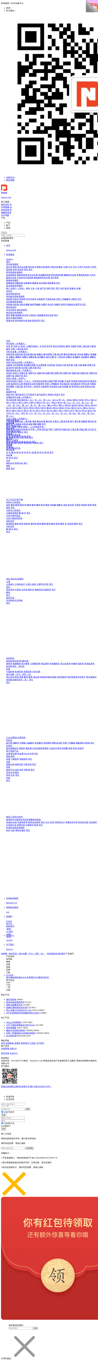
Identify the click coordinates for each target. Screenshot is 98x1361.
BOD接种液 (11, 1036)
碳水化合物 (22, 267)
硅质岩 (18, 590)
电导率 (20, 270)
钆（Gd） (77, 403)
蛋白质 (9, 267)
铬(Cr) (21, 403)
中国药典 (10, 672)
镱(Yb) (78, 411)
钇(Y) (72, 411)
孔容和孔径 (11, 825)
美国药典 (27, 672)
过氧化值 (54, 267)
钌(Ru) (68, 408)
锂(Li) (55, 405)
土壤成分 (10, 584)
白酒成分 (33, 315)
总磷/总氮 (32, 368)
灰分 (75, 267)
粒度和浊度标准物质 (15, 828)
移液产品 (10, 770)
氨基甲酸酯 (35, 304)
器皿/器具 (10, 756)
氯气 (72, 421)
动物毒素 (27, 283)
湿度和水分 (60, 822)
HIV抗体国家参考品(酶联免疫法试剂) (23, 1013)
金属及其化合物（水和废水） (19, 397)
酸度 (47, 267)
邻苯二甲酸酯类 (63, 299)
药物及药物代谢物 (48, 677)
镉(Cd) (94, 400)
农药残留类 (62, 677)
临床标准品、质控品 (15, 666)
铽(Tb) (20, 411)
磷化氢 (91, 421)
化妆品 (9, 746)
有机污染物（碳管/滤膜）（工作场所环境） (25, 427)
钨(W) (67, 411)
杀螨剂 (57, 304)
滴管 (21, 770)
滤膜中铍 (75, 373)
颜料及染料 (57, 743)
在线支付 (10, 177)
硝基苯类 (40, 384)
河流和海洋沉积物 (14, 600)
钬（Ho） (17, 405)
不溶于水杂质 (84, 267)
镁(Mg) (68, 405)
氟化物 (67, 354)
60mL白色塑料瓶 (13, 1022)
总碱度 (73, 346)
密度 (26, 270)
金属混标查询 (7, 238)
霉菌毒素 (10, 283)
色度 (8, 346)
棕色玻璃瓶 (11, 1028)
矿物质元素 (40, 267)
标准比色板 (83, 822)
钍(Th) (32, 411)
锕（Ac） (10, 416)
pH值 (65, 267)
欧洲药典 (19, 672)
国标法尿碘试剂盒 (14, 1005)
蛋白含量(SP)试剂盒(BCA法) (19, 1010)
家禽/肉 (72, 288)
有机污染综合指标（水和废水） (20, 362)
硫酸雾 (84, 421)
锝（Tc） (30, 413)
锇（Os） (42, 405)
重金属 (9, 439)
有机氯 (16, 304)
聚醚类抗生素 (70, 275)
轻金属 (9, 434)
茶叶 (53, 288)
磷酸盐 (18, 357)
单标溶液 (10, 354)
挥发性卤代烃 (84, 381)
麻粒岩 (31, 590)
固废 (8, 394)
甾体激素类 (11, 275)
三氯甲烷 (57, 429)
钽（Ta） (38, 413)
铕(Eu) (54, 403)
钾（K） (62, 400)
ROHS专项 (29, 754)
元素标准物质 (12, 513)
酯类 (47, 505)
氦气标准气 (42, 394)
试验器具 (23, 759)
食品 (8, 261)
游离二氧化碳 (83, 346)
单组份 (9, 373)
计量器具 (15, 759)
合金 (8, 460)
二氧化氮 (27, 421)
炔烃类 (70, 524)
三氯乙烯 (74, 429)
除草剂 (64, 304)
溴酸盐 (12, 357)
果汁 (8, 288)
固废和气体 (11, 392)
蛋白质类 (10, 677)
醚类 (38, 505)
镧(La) (50, 405)
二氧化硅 (61, 357)
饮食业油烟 (27, 424)
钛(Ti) (38, 411)
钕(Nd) (9, 408)
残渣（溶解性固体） (30, 346)
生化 (13, 775)
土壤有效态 (20, 584)
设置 (35, 1328)
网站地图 (10, 180)
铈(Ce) (9, 403)
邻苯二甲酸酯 (69, 743)
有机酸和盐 (55, 664)
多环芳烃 (27, 386)
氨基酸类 (17, 664)
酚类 (34, 505)
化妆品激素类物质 (40, 748)
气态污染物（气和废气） (17, 419)
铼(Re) (55, 408)
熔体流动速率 (34, 822)
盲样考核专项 (21, 321)
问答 (8, 934)
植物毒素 (51, 283)
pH (19, 346)
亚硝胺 (9, 299)
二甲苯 (38, 429)
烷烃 (8, 505)
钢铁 (8, 466)
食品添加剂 (11, 307)
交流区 (9, 931)
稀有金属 (10, 428)
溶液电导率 (22, 822)
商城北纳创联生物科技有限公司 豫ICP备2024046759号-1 (26, 1086)
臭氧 (34, 421)
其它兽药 (55, 278)
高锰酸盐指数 (29, 365)
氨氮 (85, 365)
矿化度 (43, 346)
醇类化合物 (79, 386)
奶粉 (28, 288)
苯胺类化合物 (29, 384)
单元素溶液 (11, 400)
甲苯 (33, 429)
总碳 (64, 365)
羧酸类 (16, 743)
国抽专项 (10, 321)
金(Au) (55, 400)
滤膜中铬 (58, 373)
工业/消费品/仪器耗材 (16, 738)
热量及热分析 (71, 822)
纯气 (13, 394)
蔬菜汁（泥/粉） (18, 288)
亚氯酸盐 (76, 357)
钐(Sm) (92, 408)
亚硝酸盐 (41, 357)
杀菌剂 (44, 304)
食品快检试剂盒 (13, 294)
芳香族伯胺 (50, 299)
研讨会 (9, 923)
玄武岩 (24, 590)
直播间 (17, 1043)
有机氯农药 (65, 384)
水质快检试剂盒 (13, 448)
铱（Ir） (34, 405)
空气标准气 (31, 394)
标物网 (4, 954)
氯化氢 (78, 421)
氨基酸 (18, 315)
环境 (8, 341)
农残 (70, 748)
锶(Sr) (14, 411)
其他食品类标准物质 (15, 296)
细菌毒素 (19, 283)
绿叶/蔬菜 (64, 288)
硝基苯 (84, 505)
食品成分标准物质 (14, 312)
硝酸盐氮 (33, 357)
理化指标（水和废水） (16, 344)
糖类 (8, 315)
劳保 (8, 775)
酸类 (17, 524)
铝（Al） (39, 400)
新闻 (8, 929)
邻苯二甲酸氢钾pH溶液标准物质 (20, 1033)
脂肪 (15, 267)
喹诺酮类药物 (44, 275)
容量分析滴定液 (13, 435)
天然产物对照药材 (14, 518)
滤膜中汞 (23, 373)
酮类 (29, 505)
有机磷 (9, 304)
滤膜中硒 (49, 373)
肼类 (94, 505)
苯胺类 (22, 299)
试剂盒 (9, 291)
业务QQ (13, 1048)
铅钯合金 (19, 463)
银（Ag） (30, 400)
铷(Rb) (49, 408)
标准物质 (10, 1043)
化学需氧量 (18, 365)
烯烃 (13, 505)
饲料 (48, 288)
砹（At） (56, 413)
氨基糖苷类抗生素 (42, 278)
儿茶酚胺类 (35, 664)
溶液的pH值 (11, 822)
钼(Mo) (81, 405)
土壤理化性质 (42, 584)
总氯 (55, 354)
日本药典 (36, 672)
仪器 (8, 762)
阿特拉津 (85, 384)
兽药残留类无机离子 (76, 677)
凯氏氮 (70, 365)
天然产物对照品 (13, 516)
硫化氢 (66, 421)
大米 (33, 288)
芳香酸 (22, 743)
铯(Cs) (27, 403)
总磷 (76, 365)
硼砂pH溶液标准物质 (15, 1030)
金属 (8, 754)
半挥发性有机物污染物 (42, 381)
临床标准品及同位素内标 (17, 661)
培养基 (36, 443)
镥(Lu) (61, 405)
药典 (8, 669)
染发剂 (81, 748)
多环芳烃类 (31, 299)
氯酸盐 (87, 354)
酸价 (61, 267)
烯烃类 (34, 524)
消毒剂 (74, 299)
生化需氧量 (41, 365)
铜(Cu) (33, 403)
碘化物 (73, 354)
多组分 (16, 373)
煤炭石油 (10, 598)
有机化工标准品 (13, 502)
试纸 (17, 770)
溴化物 (80, 354)
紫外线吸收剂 (12, 748)
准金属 (9, 455)
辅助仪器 (19, 764)
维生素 (31, 267)
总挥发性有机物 (20, 429)
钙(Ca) (87, 400)
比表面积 (93, 822)
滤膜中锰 (10, 376)
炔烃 (65, 505)
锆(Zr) (90, 411)
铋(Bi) (81, 400)
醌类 (17, 505)
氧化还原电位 (59, 346)
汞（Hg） (16, 413)
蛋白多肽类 (65, 664)
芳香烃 (78, 505)
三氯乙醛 (19, 386)
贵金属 (9, 444)
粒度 (15, 270)
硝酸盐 (25, 357)
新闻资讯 (10, 926)
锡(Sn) (9, 411)
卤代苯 (9, 743)
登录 (8, 8)
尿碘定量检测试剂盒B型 (17, 1007)
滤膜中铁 (84, 373)
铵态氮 (24, 368)
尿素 (8, 360)
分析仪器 (27, 764)
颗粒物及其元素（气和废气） (19, 370)
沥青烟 (18, 424)
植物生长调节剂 (74, 304)
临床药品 (10, 658)
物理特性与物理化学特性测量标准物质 (23, 820)
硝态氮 (18, 368)
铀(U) (56, 411)
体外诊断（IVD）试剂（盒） (19, 674)
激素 (21, 677)
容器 (8, 759)
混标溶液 (19, 354)
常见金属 (10, 423)
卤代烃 (71, 505)
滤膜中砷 (41, 373)
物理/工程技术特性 (14, 817)
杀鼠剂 (16, 299)
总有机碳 (51, 365)
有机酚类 (39, 743)
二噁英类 (36, 386)
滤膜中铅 (32, 373)
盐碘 (79, 288)
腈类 (90, 505)
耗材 (8, 767)
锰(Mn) (75, 405)
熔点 (43, 822)
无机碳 (59, 365)
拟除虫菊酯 (24, 304)
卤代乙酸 (50, 357)
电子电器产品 (12, 751)
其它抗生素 (33, 275)
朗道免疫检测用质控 (15, 1002)
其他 (75, 748)
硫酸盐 (40, 354)
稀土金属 (10, 450)
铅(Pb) (26, 408)
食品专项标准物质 (14, 318)
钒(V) (61, 411)
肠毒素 (35, 283)
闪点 (47, 822)
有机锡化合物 (56, 386)
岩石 (8, 587)
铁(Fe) (60, 403)
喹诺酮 (65, 748)
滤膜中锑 (67, 373)
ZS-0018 (9, 975)
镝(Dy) (39, 403)
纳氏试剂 (5, 204)
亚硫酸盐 (85, 357)
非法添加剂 (11, 310)
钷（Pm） (82, 413)
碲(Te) (26, 411)
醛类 (22, 505)
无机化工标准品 (13, 510)
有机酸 (65, 386)
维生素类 (45, 664)
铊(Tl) (43, 411)
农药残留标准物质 (14, 302)
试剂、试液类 (12, 440)
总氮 (80, 365)
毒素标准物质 (12, 280)
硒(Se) (86, 408)
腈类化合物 (90, 386)
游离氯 (49, 354)
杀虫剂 (50, 304)
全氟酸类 (30, 743)
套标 (30, 321)
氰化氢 (49, 421)
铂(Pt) (43, 408)
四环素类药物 (57, 275)
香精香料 (47, 743)
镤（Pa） (91, 413)
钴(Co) (15, 403)
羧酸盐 (60, 505)
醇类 (21, 524)
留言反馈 (5, 1053)
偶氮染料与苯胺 (83, 743)
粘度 (52, 822)
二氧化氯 (19, 349)
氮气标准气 (20, 394)
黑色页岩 (10, 590)
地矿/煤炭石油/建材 (14, 579)
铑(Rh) (62, 408)
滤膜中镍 (19, 376)
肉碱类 (74, 664)
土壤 (8, 582)
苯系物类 (10, 524)
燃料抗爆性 (20, 830)
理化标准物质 (12, 264)
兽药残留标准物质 (14, 272)
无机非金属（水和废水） (17, 352)
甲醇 (50, 429)
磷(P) (20, 408)
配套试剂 (36, 321)
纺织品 (9, 740)
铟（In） (26, 405)
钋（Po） (47, 413)
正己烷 (91, 429)
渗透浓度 (21, 825)
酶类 (26, 677)
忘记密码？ (6, 1126)
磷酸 (39, 424)
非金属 (20, 754)
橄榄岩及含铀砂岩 (43, 590)
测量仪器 (10, 764)
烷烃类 (27, 524)
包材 (8, 778)
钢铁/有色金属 (12, 420)
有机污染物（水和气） (16, 378)
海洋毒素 (43, 283)
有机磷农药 (75, 384)
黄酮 (13, 315)
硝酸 (35, 424)
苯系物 (74, 381)
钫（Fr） (65, 413)
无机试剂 (10, 526)
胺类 (8, 508)
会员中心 (14, 1053)
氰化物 (33, 354)
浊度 (15, 346)
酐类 (43, 505)
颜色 (8, 349)
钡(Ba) (69, 400)
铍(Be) (76, 400)
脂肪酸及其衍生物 (45, 315)
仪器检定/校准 (32, 825)
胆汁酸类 (25, 664)
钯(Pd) (32, 408)
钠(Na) (88, 405)
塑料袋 (27, 770)
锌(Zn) (84, 411)
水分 (70, 267)
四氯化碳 (66, 429)
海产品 (43, 288)
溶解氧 (9, 365)
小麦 (37, 288)
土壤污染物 (31, 584)
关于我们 (40, 1043)
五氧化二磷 (58, 421)
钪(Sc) (80, 408)
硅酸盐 (69, 357)
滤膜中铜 (93, 373)
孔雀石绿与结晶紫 (25, 278)
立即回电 (29, 1148)
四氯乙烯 (83, 429)
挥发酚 (61, 381)
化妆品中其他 (55, 748)
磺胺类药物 (22, 275)
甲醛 (55, 381)
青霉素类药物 (83, 275)
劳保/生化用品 (12, 772)
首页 (3, 1043)
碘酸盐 (93, 357)
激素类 (9, 664)
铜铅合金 (10, 463)
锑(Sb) (74, 408)
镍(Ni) (15, 408)
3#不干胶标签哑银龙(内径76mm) (20, 1025)
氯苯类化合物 (17, 384)
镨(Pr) (37, 408)
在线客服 (5, 241)
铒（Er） (47, 403)
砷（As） (47, 400)
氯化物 (60, 354)
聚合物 (14, 754)
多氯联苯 (41, 299)
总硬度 (93, 346)
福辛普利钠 (11, 999)
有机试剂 (10, 521)
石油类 (67, 381)
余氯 (13, 349)
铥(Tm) (50, 411)
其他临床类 (89, 664)
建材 (8, 592)
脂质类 (81, 664)
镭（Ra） (73, 413)
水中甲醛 (5, 215)
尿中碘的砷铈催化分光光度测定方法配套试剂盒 (27, 977)
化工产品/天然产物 (14, 500)
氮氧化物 (19, 421)
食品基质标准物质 (14, 286)
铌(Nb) (94, 405)
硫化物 (26, 354)
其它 (31, 270)
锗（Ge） (86, 403)
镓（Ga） (68, 403)
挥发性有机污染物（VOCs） (19, 381)
